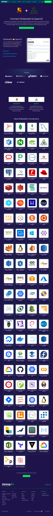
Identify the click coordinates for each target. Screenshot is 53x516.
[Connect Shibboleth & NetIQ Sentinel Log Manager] (8, 144)
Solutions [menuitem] (4, 496)
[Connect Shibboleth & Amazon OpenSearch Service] (32, 250)
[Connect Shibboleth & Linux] (43, 402)
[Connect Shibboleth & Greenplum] (20, 386)
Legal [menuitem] (32, 498)
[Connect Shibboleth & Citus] (20, 311)
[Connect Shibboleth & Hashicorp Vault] (32, 447)
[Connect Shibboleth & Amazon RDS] (43, 250)
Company (34, 1)
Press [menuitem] (32, 500)
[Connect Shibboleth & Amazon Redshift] (8, 265)
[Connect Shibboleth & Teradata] (32, 220)
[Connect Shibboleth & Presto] (20, 174)
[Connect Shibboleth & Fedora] (43, 356)
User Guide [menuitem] (14, 495)
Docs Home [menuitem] (14, 493)
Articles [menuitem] (23, 495)
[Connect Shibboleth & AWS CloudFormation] (8, 447)
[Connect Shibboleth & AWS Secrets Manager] (20, 462)
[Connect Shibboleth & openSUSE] (32, 144)
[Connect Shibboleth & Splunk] (20, 205)
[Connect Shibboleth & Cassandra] (32, 296)
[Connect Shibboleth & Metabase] (43, 432)
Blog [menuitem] (22, 493)
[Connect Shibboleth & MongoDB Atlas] (32, 129)
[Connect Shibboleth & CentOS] (43, 296)
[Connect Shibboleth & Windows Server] (32, 235)
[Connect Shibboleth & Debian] (32, 326)
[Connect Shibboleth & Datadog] (20, 326)
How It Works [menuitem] (4, 498)
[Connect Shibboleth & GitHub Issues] (20, 371)
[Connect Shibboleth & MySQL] (43, 129)
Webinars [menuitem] (23, 498)
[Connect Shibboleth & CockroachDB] (8, 326)
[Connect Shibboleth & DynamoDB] (43, 341)
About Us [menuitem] (33, 493)
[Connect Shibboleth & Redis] (8, 190)
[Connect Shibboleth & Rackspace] (32, 174)
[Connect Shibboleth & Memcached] (32, 432)
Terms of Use (47, 511)
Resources (28, 1)
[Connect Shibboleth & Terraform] (20, 447)
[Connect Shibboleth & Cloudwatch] (32, 311)
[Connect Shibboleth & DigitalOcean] (8, 341)
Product (13, 1)
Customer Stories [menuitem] (25, 500)
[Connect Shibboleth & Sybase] (43, 205)
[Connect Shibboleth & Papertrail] (32, 159)
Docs (23, 1)
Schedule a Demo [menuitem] (45, 495)
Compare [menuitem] (4, 504)
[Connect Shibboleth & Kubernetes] (32, 402)
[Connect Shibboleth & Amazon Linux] (20, 250)
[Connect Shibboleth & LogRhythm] (43, 417)
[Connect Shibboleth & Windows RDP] (20, 235)
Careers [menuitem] (32, 495)
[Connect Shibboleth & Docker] (20, 341)
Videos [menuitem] (23, 496)
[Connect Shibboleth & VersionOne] (8, 235)
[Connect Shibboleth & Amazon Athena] (8, 250)
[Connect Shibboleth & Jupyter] (20, 402)
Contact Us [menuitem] (44, 493)
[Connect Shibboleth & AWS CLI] (32, 280)
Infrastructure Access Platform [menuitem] (6, 494)
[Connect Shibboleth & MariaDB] (20, 432)
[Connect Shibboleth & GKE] (32, 371)
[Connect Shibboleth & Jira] (8, 402)
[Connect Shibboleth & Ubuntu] (43, 220)
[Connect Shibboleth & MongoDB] (20, 129)
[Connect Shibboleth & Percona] (43, 159)
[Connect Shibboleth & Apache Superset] (32, 265)
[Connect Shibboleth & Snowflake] (8, 205)
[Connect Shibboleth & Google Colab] (43, 371)
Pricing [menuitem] (3, 501)
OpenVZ (36, 104)
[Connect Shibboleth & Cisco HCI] (8, 311)
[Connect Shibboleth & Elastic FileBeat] (20, 356)
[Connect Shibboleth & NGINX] (20, 144)
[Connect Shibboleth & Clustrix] (43, 311)
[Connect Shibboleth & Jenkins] (43, 386)
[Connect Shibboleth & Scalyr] (32, 190)
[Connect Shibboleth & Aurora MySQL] (43, 265)
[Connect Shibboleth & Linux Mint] (8, 417)
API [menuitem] (12, 498)
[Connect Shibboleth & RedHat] (43, 174)
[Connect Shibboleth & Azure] (43, 280)
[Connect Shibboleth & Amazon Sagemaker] (20, 265)
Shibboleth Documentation (10, 53)
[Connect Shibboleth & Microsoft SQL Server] (8, 129)
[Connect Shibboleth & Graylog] (8, 386)
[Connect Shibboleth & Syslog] (8, 220)
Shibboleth (16, 104)
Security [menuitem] (33, 496)
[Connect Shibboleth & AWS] (20, 280)
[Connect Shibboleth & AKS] (43, 235)
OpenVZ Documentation (9, 56)
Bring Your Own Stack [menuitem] (6, 499)
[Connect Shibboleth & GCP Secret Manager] (43, 447)
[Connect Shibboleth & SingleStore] (43, 190)
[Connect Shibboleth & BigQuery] (20, 296)
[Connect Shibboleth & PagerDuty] (20, 159)
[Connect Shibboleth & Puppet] (8, 462)
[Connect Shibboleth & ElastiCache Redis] (32, 356)
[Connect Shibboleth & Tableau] (20, 220)
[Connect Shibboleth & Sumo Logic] (32, 205)
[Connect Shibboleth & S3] (20, 190)
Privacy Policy (29, 511)
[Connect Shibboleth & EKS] (8, 356)
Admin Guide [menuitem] (14, 496)
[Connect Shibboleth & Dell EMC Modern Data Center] (43, 326)
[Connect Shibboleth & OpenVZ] (43, 144)
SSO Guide (6, 51)
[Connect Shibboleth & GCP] (8, 371)
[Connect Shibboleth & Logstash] (8, 432)
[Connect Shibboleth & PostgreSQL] (8, 174)
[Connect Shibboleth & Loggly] (32, 417)
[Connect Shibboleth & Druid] (32, 341)
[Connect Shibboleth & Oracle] (8, 159)
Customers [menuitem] (4, 503)
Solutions (19, 1)
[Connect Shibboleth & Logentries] (20, 417)
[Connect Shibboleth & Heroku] (32, 386)
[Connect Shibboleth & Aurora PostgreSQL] (8, 280)
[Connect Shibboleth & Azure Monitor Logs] (8, 296)
